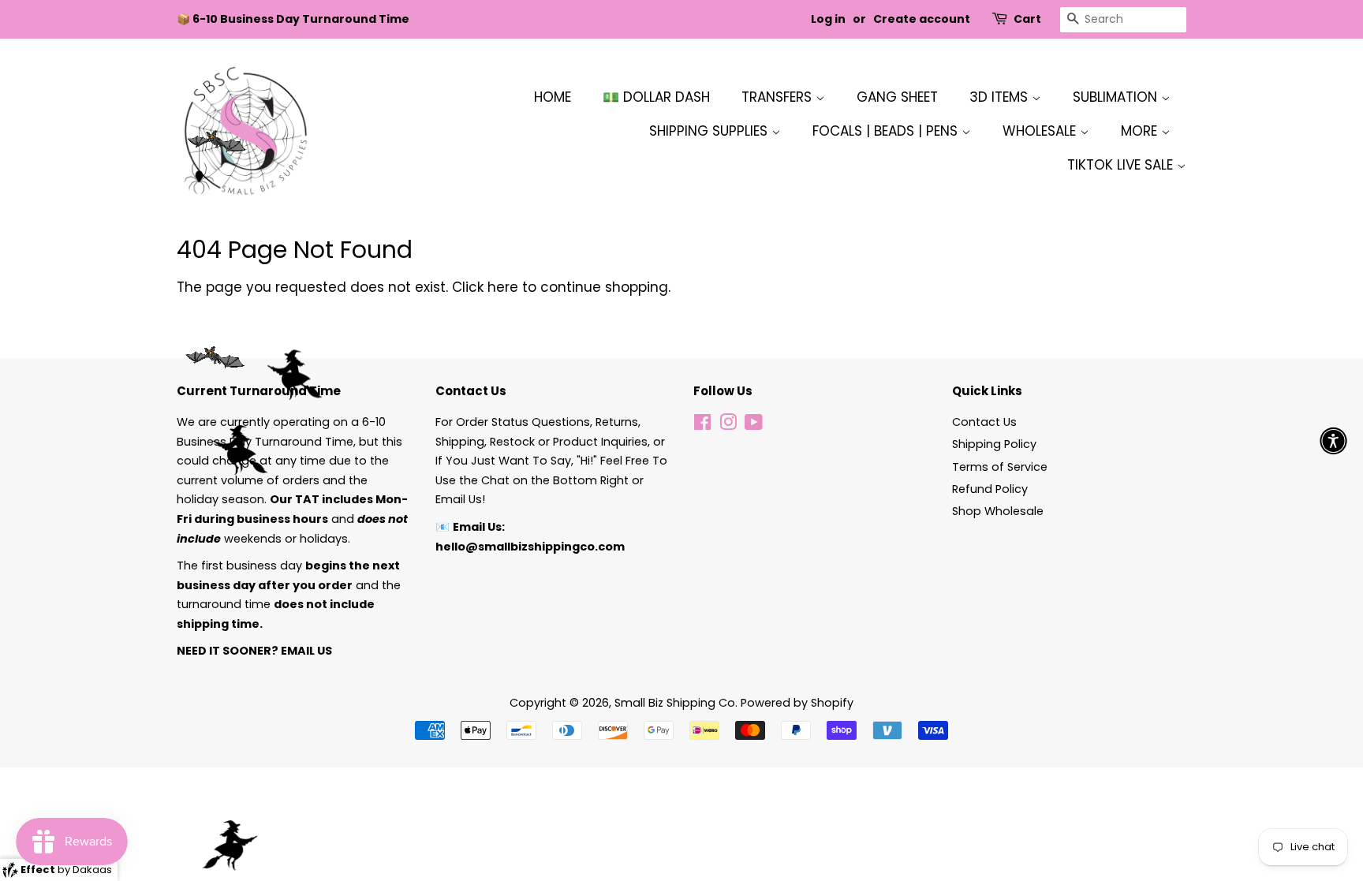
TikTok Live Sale (1122, 164)
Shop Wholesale (998, 511)
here (502, 287)
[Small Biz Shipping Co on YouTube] (754, 425)
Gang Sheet (897, 97)
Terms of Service (999, 467)
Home (552, 97)
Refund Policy (990, 489)
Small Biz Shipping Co (674, 703)
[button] (1333, 440)
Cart (1027, 19)
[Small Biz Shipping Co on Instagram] (728, 425)
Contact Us (984, 422)
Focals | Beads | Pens (887, 130)
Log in (828, 19)
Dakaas (92, 869)
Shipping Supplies (710, 130)
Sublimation (1117, 97)
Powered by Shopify (797, 703)
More (1141, 130)
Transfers (778, 97)
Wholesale (1041, 130)
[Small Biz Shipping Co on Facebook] (702, 425)
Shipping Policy (994, 444)
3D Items (1000, 97)
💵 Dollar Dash (656, 97)
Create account (921, 19)
